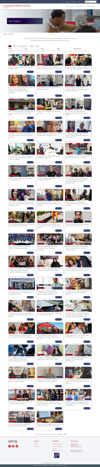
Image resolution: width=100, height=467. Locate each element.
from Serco (6, 7)
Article (15, 46)
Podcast (31, 46)
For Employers (90, 6)
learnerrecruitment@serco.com (77, 451)
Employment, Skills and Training (16, 6)
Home (4, 34)
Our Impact (67, 1)
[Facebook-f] (9, 446)
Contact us (79, 1)
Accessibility (44, 465)
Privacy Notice (52, 465)
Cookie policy (59, 465)
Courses (54, 448)
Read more (30, 71)
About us (62, 1)
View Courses (69, 6)
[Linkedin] (13, 446)
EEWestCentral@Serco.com (76, 446)
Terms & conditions (37, 465)
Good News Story (23, 46)
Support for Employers (57, 446)
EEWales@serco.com (75, 445)
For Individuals (80, 6)
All (9, 46)
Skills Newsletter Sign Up (57, 450)
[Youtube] (17, 446)
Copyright (65, 465)
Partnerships (73, 1)
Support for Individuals (57, 444)
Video (37, 46)
